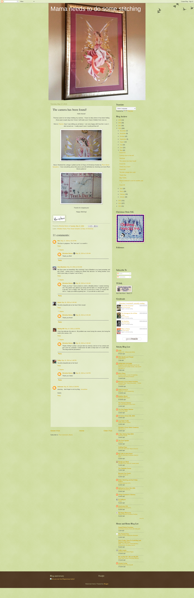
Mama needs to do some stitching (96, 8)
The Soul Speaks (123, 440)
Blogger (106, 584)
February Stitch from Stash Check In (128, 448)
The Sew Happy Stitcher (125, 409)
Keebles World (122, 396)
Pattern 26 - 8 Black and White (126, 352)
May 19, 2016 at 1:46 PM (69, 360)
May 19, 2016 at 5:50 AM (83, 253)
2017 (120, 125)
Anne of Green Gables (124, 422)
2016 (120, 128)
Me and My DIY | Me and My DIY (128, 557)
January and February (124, 489)
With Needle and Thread (125, 357)
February (122, 194)
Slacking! (122, 158)
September (123, 139)
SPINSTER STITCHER (125, 363)
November (123, 133)
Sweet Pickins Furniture (125, 527)
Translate (130, 111)
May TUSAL (123, 178)
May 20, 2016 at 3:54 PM (83, 373)
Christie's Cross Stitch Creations (128, 427)
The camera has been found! (127, 161)
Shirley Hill (60, 328)
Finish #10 (122, 169)
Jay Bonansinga (126, 307)
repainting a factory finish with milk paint (129, 529)
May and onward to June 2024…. (127, 404)
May (121, 150)
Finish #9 (122, 185)
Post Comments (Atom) (66, 435)
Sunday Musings (123, 411)
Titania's (61, 124)
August (122, 142)
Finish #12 (122, 152)
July (121, 145)
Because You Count (124, 473)
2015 (120, 200)
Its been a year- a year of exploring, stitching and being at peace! (128, 375)
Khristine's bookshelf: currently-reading (131, 303)
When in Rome (125, 329)
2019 (120, 120)
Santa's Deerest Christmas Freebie (127, 514)
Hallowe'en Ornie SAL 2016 (126, 488)
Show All (141, 518)
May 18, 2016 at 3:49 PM (72, 328)
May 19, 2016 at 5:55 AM (83, 315)
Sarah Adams (126, 330)
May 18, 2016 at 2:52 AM (74, 267)
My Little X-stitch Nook (125, 453)
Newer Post (55, 431)
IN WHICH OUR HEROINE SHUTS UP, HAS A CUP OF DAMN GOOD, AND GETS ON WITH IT (129, 366)
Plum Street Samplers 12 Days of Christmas (80, 228)
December (123, 131)
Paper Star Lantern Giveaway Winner (128, 558)
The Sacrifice (125, 321)
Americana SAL (123, 506)
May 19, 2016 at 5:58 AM (83, 343)
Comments (122, 277)
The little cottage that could (127, 172)
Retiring (120, 442)
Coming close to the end (126, 155)
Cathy (59, 360)
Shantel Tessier (126, 322)
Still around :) (122, 429)
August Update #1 (123, 475)
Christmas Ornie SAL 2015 (126, 416)
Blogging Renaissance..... (125, 507)
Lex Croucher (126, 316)
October (122, 136)
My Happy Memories (124, 513)
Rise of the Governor (127, 305)
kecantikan (84, 389)
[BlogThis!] (91, 226)
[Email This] (89, 226)
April (121, 188)
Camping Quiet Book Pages (126, 552)
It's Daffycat (121, 499)
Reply (59, 246)
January (122, 197)
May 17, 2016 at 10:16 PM (68, 241)
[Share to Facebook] (95, 226)
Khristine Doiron (67, 253)
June (121, 147)
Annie (59, 302)
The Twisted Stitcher (124, 403)
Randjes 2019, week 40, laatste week (128, 463)
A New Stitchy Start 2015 (126, 434)
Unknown (60, 386)
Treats (120, 501)
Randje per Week (123, 462)
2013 (120, 206)
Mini (58, 241)
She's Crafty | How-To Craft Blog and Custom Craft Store (129, 541)
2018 (120, 123)
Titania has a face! (124, 166)
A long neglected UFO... (124, 483)
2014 (120, 203)
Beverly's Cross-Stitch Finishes (128, 381)
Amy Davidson (62, 267)
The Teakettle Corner (124, 468)
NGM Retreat (121, 358)
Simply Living (122, 563)
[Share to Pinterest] (97, 226)
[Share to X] (93, 226)
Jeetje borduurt (123, 389)
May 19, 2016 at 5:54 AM (83, 283)
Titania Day (122, 175)
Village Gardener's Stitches (126, 494)
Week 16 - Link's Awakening (126, 391)
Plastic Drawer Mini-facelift (125, 565)
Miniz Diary (121, 373)
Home (81, 431)
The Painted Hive (123, 534)
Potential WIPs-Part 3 (124, 398)
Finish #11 (122, 164)
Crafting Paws (122, 447)
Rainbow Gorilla (122, 435)
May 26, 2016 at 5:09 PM (71, 386)
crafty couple (122, 550)
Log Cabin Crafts (123, 421)
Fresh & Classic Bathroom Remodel (128, 535)
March (122, 191)
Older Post (108, 431)
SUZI (119, 350)
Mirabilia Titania (61, 228)
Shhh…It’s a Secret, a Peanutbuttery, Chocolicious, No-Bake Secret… (128, 544)
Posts (120, 273)
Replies (62, 250)
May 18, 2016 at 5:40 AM (69, 302)
